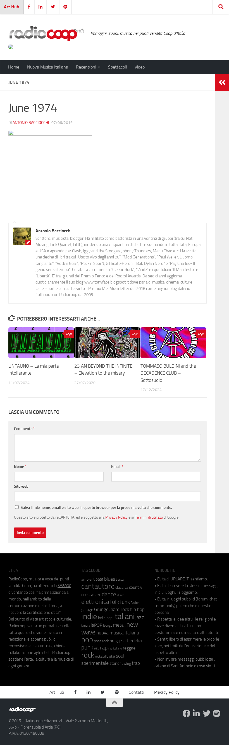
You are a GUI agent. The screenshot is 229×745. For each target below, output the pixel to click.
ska (112, 656)
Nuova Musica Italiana (47, 67)
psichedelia (130, 640)
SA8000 (64, 585)
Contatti (136, 692)
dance (109, 594)
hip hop (137, 609)
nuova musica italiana (117, 633)
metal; (119, 625)
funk (125, 602)
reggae (129, 648)
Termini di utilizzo (149, 517)
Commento (24, 428)
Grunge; (102, 609)
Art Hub (11, 6)
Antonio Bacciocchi (31, 122)
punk (87, 647)
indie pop (105, 617)
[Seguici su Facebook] (186, 713)
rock (87, 655)
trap (136, 663)
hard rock (120, 609)
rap (104, 647)
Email (117, 466)
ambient (88, 579)
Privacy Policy (116, 517)
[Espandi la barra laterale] (222, 82)
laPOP (96, 625)
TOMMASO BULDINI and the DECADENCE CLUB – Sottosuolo (168, 373)
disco (120, 595)
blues (109, 579)
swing (126, 663)
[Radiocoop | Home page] (46, 33)
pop (87, 639)
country (135, 587)
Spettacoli (117, 67)
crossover (91, 594)
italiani (124, 616)
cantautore (98, 586)
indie (89, 616)
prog (114, 640)
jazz (139, 617)
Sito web (21, 486)
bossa (119, 580)
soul (120, 656)
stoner (115, 663)
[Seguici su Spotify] (217, 713)
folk (114, 602)
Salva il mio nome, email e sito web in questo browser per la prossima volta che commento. (96, 507)
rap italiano (115, 648)
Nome (20, 466)
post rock (101, 641)
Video (140, 67)
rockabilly (101, 656)
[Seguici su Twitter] (207, 713)
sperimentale (95, 663)
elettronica (95, 601)
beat (99, 579)
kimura (85, 625)
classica (121, 587)
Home (13, 67)
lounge (107, 625)
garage (87, 609)
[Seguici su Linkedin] (197, 713)
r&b (96, 648)
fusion (135, 602)
